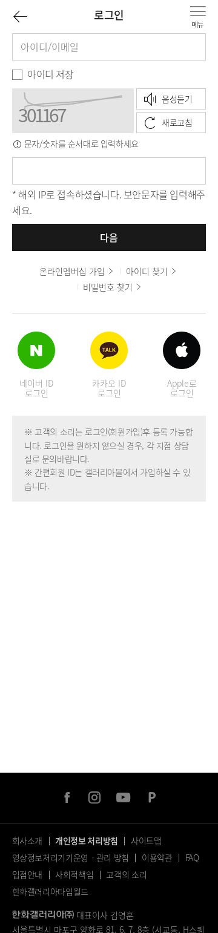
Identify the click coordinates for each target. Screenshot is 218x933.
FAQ (192, 857)
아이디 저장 (50, 74)
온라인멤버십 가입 (72, 271)
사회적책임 (74, 874)
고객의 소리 (126, 874)
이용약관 (157, 857)
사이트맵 (146, 840)
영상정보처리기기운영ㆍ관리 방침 (70, 857)
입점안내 (27, 874)
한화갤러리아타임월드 (50, 891)
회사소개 (27, 840)
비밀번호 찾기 (108, 287)
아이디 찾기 (147, 271)
